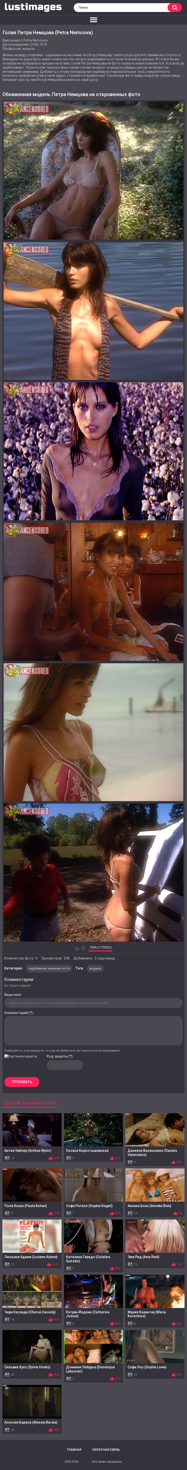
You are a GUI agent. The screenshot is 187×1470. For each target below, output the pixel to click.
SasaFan (85, 1461)
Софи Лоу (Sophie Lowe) (147, 1367)
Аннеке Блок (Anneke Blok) (149, 1206)
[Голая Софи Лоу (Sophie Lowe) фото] (155, 1346)
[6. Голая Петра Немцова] (93, 873)
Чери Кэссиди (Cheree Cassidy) (30, 1312)
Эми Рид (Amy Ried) (143, 1257)
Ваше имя (12, 995)
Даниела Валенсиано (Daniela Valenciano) (152, 1153)
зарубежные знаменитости (49, 968)
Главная (74, 1449)
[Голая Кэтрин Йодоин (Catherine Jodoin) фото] (93, 1291)
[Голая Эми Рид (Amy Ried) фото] (155, 1236)
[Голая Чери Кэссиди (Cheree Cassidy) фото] (32, 1291)
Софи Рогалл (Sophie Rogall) (89, 1206)
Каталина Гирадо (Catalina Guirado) (88, 1259)
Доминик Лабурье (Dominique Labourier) (90, 1369)
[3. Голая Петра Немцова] (93, 451)
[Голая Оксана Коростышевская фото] (93, 1129)
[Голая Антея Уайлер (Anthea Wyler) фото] (32, 1129)
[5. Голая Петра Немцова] (93, 732)
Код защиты (57, 1056)
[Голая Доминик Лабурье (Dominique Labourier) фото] (93, 1346)
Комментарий (16, 1013)
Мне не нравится (83, 948)
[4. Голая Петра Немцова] (93, 592)
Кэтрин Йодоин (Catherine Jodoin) (87, 1314)
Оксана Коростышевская (87, 1151)
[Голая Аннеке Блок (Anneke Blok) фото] (155, 1185)
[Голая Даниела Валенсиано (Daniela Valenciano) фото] (155, 1129)
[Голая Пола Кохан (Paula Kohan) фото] (32, 1185)
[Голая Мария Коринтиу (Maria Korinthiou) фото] (155, 1291)
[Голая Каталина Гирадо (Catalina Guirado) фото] (93, 1236)
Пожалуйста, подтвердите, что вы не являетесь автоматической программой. (62, 1050)
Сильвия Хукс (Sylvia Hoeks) (27, 1367)
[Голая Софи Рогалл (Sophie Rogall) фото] (93, 1185)
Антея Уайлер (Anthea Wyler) (27, 1151)
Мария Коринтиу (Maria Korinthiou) (147, 1314)
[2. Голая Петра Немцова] (93, 311)
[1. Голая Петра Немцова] (93, 170)
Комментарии (18, 979)
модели (95, 968)
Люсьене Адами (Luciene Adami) (30, 1257)
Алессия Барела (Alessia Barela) (30, 1422)
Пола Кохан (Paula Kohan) (25, 1206)
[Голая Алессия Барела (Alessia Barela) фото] (32, 1401)
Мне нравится (77, 948)
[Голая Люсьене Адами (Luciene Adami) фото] (32, 1236)
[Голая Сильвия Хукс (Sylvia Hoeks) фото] (32, 1346)
